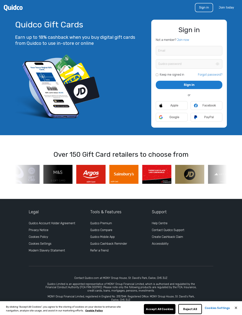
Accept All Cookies (159, 309)
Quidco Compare (101, 230)
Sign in (204, 7)
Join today (226, 7)
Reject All (190, 309)
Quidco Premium (101, 223)
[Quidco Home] (13, 7)
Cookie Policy (94, 310)
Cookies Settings (40, 243)
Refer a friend (99, 250)
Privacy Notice (38, 230)
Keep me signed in (172, 74)
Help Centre (160, 223)
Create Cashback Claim (167, 237)
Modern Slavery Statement (47, 250)
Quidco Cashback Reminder (108, 243)
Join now (183, 40)
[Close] (236, 308)
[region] (121, 308)
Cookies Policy (38, 237)
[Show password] (217, 64)
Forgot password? (210, 74)
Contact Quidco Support (168, 230)
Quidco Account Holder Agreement (52, 223)
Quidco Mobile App (102, 237)
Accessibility (160, 243)
